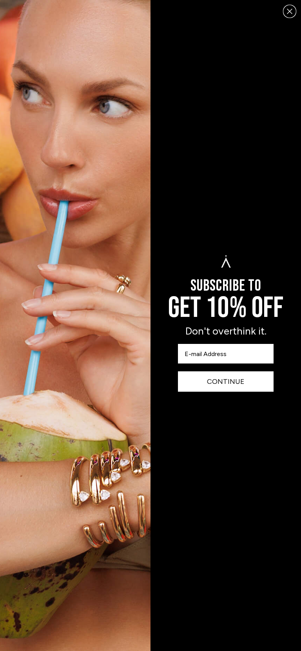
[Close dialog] (290, 11)
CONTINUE (226, 381)
